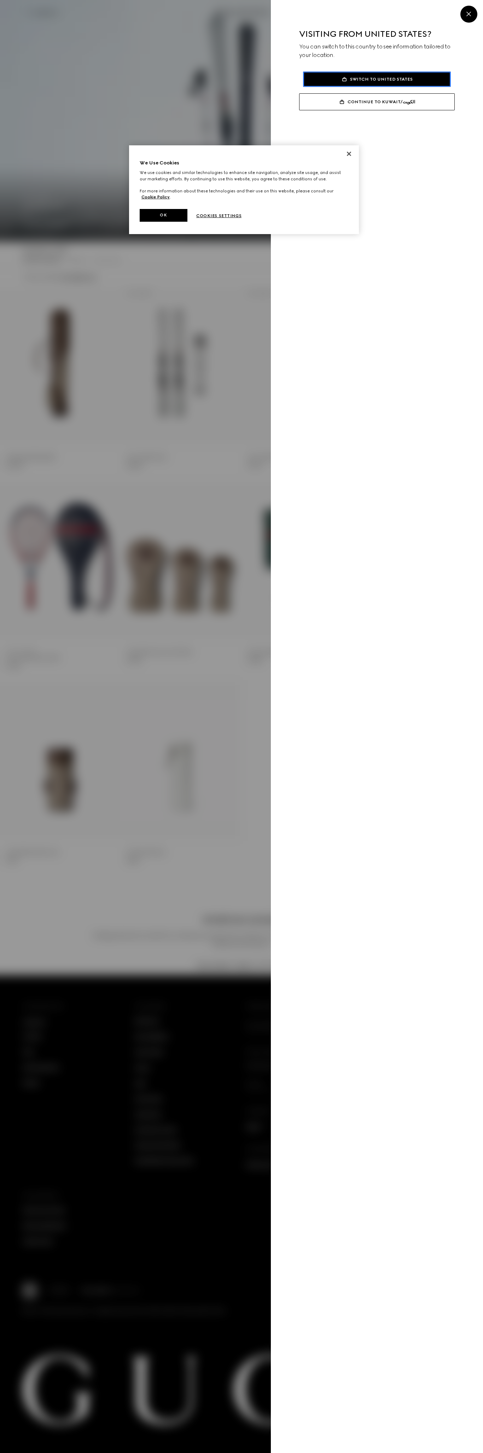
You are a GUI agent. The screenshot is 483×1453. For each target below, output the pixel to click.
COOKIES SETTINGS (219, 215)
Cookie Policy (155, 196)
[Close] (468, 14)
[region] (244, 189)
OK (163, 215)
